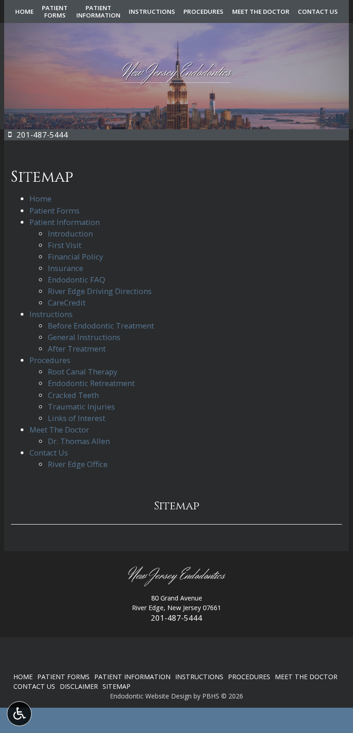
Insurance (65, 268)
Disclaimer (79, 686)
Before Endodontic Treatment (101, 325)
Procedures (203, 11)
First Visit (64, 245)
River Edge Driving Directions (100, 291)
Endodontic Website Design (151, 696)
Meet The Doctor (261, 11)
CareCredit (66, 302)
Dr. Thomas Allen (79, 441)
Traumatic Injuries (81, 406)
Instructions (152, 11)
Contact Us (318, 11)
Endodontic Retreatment (91, 383)
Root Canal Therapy (82, 371)
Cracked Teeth (73, 395)
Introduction (70, 233)
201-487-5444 (176, 617)
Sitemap (176, 506)
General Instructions (84, 337)
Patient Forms (54, 210)
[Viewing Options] (19, 713)
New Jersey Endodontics (176, 576)
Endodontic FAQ (76, 279)
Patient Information (64, 222)
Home (24, 11)
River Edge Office (78, 464)
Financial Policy (75, 256)
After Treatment (77, 348)
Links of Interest (76, 418)
